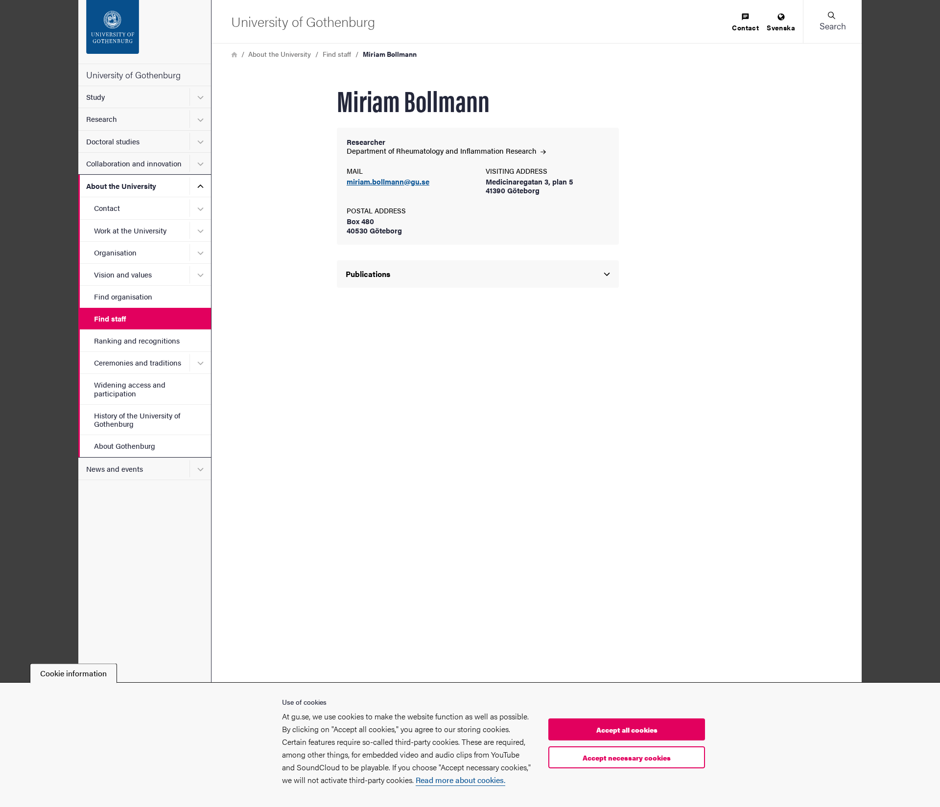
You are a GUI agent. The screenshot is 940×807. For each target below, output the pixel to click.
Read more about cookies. (460, 779)
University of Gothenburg (133, 75)
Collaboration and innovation (134, 163)
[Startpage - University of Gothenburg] (144, 32)
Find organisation (123, 296)
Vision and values (123, 274)
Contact (107, 208)
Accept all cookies (627, 730)
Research (101, 119)
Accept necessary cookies (627, 757)
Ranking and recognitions (137, 340)
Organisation (115, 252)
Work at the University (130, 230)
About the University (121, 186)
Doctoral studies (113, 141)
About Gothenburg (124, 445)
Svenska (781, 27)
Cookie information (73, 673)
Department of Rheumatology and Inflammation (443, 150)
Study (95, 97)
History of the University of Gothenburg (137, 419)
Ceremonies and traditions (137, 362)
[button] (832, 21)
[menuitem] (745, 22)
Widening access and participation (129, 388)
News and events (114, 468)
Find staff (110, 318)
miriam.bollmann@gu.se (388, 181)
